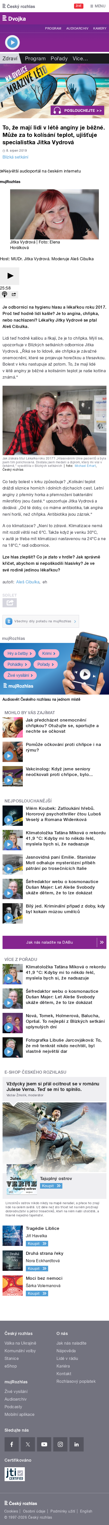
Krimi (46, 653)
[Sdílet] (13, 294)
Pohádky (15, 664)
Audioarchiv (77, 28)
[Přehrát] (9, 276)
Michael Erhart (85, 466)
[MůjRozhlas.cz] (10, 182)
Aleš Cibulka (27, 582)
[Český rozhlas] (19, 6)
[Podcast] (4, 294)
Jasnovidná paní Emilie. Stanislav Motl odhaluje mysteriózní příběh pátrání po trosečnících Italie (61, 863)
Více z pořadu (21, 959)
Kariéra (63, 1366)
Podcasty (13, 1406)
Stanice (12, 1358)
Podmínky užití (62, 1511)
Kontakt (64, 1373)
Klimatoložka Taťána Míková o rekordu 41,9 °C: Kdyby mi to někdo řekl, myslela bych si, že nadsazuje (66, 838)
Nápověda (66, 1350)
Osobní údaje (34, 1511)
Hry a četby (18, 653)
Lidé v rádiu (67, 1358)
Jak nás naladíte (72, 1343)
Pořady (59, 58)
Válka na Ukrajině (20, 1343)
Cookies (11, 1511)
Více (80, 58)
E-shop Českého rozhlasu (35, 1072)
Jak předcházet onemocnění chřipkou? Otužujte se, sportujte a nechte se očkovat (62, 725)
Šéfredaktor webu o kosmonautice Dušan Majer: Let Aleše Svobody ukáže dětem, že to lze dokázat (62, 887)
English (86, 1511)
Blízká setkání (15, 157)
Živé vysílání (18, 675)
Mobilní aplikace (20, 1414)
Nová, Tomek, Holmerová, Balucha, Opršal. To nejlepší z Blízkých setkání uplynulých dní (65, 1021)
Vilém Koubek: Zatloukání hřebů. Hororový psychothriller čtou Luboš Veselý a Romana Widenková (63, 814)
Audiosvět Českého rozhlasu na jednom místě (41, 699)
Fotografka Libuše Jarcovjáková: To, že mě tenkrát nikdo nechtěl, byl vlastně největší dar (64, 1046)
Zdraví (10, 58)
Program (53, 28)
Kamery (99, 28)
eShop (11, 1366)
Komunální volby (20, 1350)
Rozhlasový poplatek (76, 1381)
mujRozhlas (13, 638)
